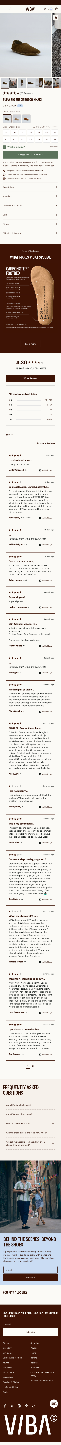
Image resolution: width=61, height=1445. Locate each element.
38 (30, 132)
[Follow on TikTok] (34, 1406)
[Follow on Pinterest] (26, 1406)
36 (14, 132)
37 (22, 132)
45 (30, 139)
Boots (5, 1392)
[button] (28, 1066)
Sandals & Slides (11, 1382)
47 (47, 139)
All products (8, 1372)
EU (33, 127)
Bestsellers (8, 1377)
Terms (33, 1353)
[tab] (46, 444)
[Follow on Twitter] (12, 1406)
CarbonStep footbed (12, 1357)
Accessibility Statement (41, 1380)
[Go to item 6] (48, 83)
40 (46, 132)
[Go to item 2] (13, 83)
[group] (30, 362)
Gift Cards (7, 1353)
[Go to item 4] (31, 83)
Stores (6, 1343)
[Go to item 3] (22, 83)
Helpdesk (34, 1367)
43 (14, 139)
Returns (34, 1362)
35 (6, 132)
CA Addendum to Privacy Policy (42, 1374)
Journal (6, 1362)
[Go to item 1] (5, 83)
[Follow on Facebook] (5, 1406)
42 (6, 139)
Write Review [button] (30, 378)
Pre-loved (7, 1367)
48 (55, 139)
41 (55, 132)
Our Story (7, 1348)
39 (38, 132)
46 (38, 139)
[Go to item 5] (39, 83)
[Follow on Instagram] (19, 1406)
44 (22, 139)
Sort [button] (8, 434)
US (37, 127)
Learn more (30, 344)
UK (41, 127)
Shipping (34, 1343)
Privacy (33, 1348)
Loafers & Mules (10, 1387)
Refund (33, 1357)
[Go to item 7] (57, 83)
